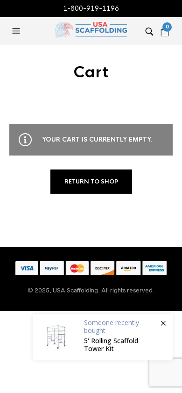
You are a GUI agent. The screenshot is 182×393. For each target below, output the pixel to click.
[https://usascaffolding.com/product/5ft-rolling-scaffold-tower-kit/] (103, 337)
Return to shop (91, 181)
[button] (17, 31)
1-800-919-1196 (91, 8)
